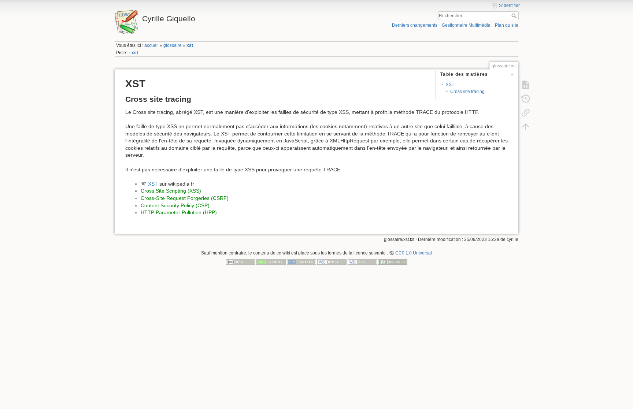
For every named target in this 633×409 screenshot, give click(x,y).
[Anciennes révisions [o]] (525, 98)
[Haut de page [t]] (525, 126)
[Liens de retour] (525, 112)
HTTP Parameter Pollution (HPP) (179, 212)
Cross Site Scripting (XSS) (171, 191)
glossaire (172, 45)
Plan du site (506, 25)
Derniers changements (414, 25)
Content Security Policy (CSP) (175, 205)
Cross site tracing (467, 91)
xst (189, 45)
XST (450, 84)
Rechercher (514, 15)
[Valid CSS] (362, 261)
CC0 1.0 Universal (413, 253)
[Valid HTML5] (332, 261)
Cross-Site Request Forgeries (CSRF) (185, 198)
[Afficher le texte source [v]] (525, 85)
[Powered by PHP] (301, 261)
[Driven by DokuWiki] (392, 261)
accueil (151, 45)
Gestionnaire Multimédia (466, 25)
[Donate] (271, 261)
